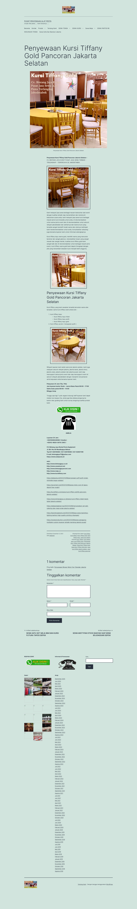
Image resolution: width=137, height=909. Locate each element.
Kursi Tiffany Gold (82, 535)
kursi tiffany (73, 535)
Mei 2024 (58, 713)
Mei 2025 (58, 683)
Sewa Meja (89, 28)
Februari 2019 (59, 856)
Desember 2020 (60, 813)
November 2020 (60, 815)
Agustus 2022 (59, 764)
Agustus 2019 (59, 842)
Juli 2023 (57, 737)
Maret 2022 (58, 776)
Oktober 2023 (59, 730)
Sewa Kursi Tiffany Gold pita (79, 547)
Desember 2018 (59, 861)
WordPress (109, 884)
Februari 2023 (59, 749)
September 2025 (60, 679)
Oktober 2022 (59, 759)
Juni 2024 (58, 710)
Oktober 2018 (59, 866)
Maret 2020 (58, 825)
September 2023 (60, 732)
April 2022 (58, 774)
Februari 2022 (59, 778)
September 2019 (60, 839)
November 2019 (60, 834)
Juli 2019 (57, 844)
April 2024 (58, 715)
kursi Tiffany (80, 539)
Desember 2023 (60, 725)
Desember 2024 (60, 696)
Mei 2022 (58, 771)
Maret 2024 (58, 718)
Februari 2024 (59, 720)
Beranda (27, 28)
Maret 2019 (58, 854)
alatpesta (52, 535)
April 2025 (58, 686)
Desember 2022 (60, 754)
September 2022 (60, 761)
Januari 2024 (59, 722)
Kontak (34, 28)
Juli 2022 (57, 766)
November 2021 (60, 786)
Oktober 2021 (59, 788)
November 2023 (60, 727)
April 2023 (58, 744)
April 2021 (58, 803)
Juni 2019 (58, 847)
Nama (49, 601)
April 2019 (58, 852)
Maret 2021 (58, 805)
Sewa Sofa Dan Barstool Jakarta (50, 32)
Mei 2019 (57, 849)
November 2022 (60, 757)
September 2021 (60, 791)
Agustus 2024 (59, 705)
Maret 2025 (58, 688)
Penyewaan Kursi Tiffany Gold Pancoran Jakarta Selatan (80, 543)
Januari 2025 (59, 693)
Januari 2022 (59, 781)
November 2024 (60, 698)
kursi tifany (87, 533)
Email (72, 601)
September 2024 (60, 703)
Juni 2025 (58, 681)
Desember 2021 (59, 783)
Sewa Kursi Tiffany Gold (83, 545)
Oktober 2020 (59, 817)
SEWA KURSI (76, 28)
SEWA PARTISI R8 (103, 28)
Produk (40, 28)
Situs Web (50, 610)
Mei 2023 (58, 742)
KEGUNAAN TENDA (31, 32)
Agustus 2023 (59, 735)
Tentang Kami (52, 28)
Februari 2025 (59, 691)
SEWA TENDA (63, 28)
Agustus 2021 (59, 793)
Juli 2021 (57, 796)
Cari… (87, 656)
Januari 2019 (59, 859)
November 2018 (60, 864)
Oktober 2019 (59, 837)
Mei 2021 (57, 800)
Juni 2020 (58, 822)
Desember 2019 (59, 832)
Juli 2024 (58, 708)
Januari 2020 (59, 830)
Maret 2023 (58, 747)
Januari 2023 (59, 752)
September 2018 (60, 869)
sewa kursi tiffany (85, 537)
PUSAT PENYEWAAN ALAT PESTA (37, 21)
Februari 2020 (59, 827)
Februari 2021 (59, 808)
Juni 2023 (58, 739)
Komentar (50, 583)
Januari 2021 (59, 810)
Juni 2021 (58, 798)
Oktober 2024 (59, 700)
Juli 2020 (57, 820)
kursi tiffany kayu (78, 541)
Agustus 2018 (59, 871)
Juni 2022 (58, 769)
